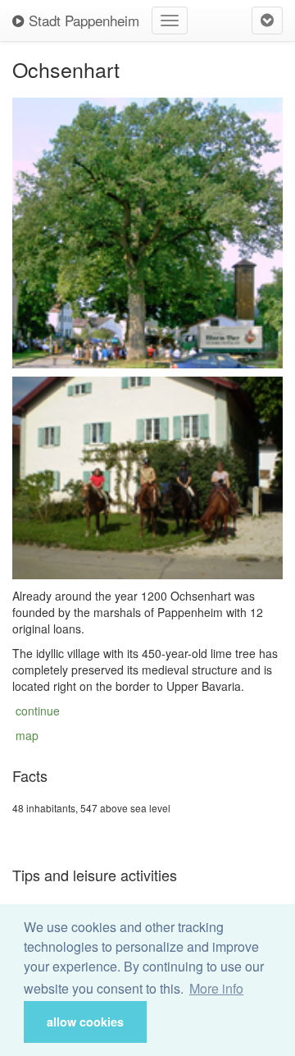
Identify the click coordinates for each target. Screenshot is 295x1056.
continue (38, 710)
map (27, 735)
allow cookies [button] (85, 1021)
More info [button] (216, 988)
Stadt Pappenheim (82, 20)
